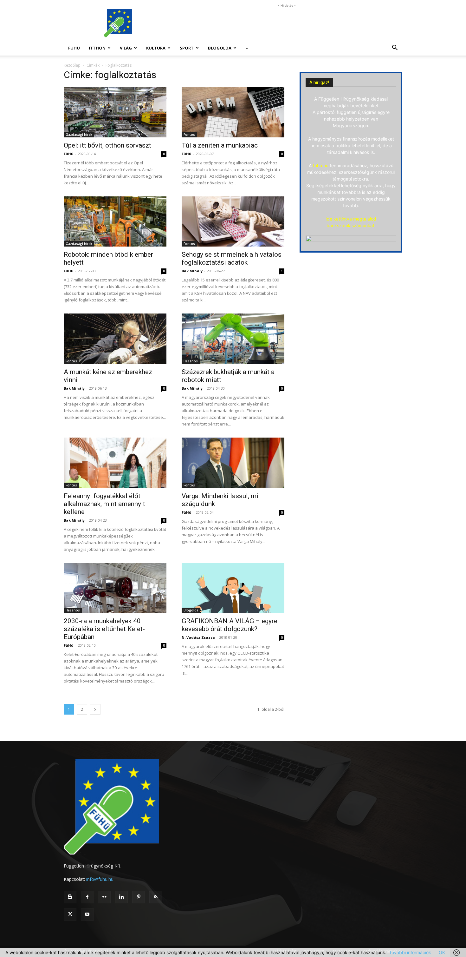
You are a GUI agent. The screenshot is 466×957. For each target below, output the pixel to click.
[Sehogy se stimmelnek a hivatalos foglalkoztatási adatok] (233, 221)
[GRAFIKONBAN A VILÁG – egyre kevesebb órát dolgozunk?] (233, 588)
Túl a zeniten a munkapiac (220, 145)
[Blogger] (70, 897)
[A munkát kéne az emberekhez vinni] (115, 339)
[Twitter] (70, 914)
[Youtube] (87, 914)
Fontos (189, 134)
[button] (394, 48)
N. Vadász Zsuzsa (198, 637)
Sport (187, 48)
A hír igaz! (319, 82)
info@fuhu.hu (99, 879)
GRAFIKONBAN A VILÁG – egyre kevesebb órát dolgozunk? (229, 625)
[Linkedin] (121, 897)
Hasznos (191, 361)
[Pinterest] (138, 897)
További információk (410, 952)
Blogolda (219, 48)
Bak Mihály (192, 270)
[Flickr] (104, 897)
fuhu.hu (320, 165)
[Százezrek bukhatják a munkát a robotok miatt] (233, 339)
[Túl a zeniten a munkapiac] (233, 112)
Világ (126, 48)
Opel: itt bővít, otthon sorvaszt (107, 145)
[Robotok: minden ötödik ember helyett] (115, 221)
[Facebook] (87, 897)
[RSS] (155, 897)
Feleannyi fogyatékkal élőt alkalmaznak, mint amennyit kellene (104, 504)
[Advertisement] (287, 23)
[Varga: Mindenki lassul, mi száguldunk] (233, 463)
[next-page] (95, 709)
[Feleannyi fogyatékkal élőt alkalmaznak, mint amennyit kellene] (115, 463)
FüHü (74, 48)
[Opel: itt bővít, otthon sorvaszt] (115, 112)
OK (442, 952)
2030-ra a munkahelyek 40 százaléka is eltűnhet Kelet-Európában (104, 629)
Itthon (97, 48)
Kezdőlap (72, 65)
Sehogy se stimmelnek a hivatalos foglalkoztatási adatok (232, 258)
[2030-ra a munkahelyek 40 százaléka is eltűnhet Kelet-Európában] (115, 588)
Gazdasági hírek (79, 134)
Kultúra (155, 48)
